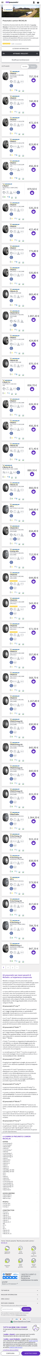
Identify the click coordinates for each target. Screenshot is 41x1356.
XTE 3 (4, 1175)
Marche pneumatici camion (25, 1241)
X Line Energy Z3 (8, 1183)
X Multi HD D (6, 1160)
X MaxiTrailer (6, 1147)
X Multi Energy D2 (8, 1185)
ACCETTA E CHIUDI (31, 1353)
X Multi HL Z (6, 1163)
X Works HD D (7, 1219)
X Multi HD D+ (7, 1190)
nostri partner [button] (33, 1341)
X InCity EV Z (6, 1205)
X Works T (6, 1220)
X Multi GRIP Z (7, 1197)
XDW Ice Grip (7, 1198)
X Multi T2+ (6, 1188)
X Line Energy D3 (8, 1182)
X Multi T (5, 1165)
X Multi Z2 (6, 1168)
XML (4, 1224)
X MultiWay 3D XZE (8, 1172)
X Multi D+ (6, 1148)
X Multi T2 (6, 1167)
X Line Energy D (7, 1143)
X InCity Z (6, 1207)
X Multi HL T (6, 1162)
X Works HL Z (7, 1222)
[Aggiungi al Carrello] (33, 80)
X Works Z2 (6, 1232)
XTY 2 (4, 1225)
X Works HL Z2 (7, 1234)
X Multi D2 (6, 1178)
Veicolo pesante (11, 1241)
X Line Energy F (7, 1145)
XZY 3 (4, 1229)
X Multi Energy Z (8, 1155)
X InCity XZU (6, 1204)
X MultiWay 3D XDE (8, 1170)
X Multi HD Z (6, 1180)
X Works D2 (6, 1230)
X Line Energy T (7, 1150)
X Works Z (6, 1215)
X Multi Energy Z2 (8, 1187)
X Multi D (5, 1152)
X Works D (6, 1214)
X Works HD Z (7, 1217)
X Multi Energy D (8, 1157)
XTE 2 (4, 1173)
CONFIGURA (10, 1353)
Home (3, 1241)
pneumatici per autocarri (10, 36)
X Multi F (5, 1158)
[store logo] (12, 2)
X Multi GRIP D (7, 1195)
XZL (4, 1227)
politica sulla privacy (15, 1347)
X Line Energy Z (7, 1153)
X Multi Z (5, 1177)
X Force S (5, 1212)
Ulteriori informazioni (20, 49)
